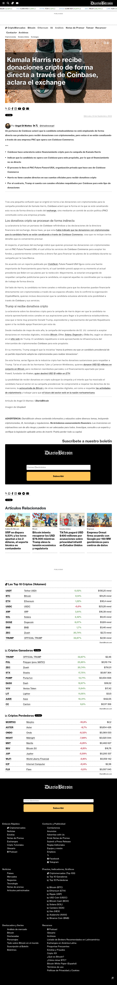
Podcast (13, 851)
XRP (8, 611)
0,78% (92, 9)
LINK (82, 9)
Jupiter (29, 753)
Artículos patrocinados (18, 890)
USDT (9, 590)
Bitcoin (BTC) (56, 887)
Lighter (26, 693)
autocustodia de (31, 388)
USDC (9, 606)
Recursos (100, 27)
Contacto (11, 32)
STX (8, 672)
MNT (8, 743)
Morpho (30, 722)
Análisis (59, 27)
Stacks (26, 672)
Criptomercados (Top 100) (62, 873)
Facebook (54, 858)
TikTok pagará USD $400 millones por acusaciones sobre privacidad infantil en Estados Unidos (71, 539)
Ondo (29, 732)
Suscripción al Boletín (17, 946)
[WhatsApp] (10, 109)
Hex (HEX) (54, 911)
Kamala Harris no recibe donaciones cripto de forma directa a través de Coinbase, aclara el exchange (52, 71)
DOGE (35, 9)
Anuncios (51, 831)
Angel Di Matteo (23, 125)
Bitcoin (31, 27)
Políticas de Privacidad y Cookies (63, 970)
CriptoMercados (16, 27)
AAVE (9, 699)
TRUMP (10, 638)
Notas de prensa (15, 887)
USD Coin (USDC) (58, 897)
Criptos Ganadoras (20, 650)
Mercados (12, 876)
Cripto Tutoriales (15, 845)
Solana (27, 617)
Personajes (12, 939)
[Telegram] (24, 109)
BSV (8, 748)
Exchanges (35, 37)
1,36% (110, 9)
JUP (8, 753)
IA (51, 27)
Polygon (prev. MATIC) (34, 662)
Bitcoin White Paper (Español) (62, 963)
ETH (68, 373)
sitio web (15, 339)
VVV (8, 688)
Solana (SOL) (56, 904)
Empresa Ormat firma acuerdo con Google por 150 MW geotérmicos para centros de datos (99, 539)
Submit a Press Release (59, 841)
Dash (25, 683)
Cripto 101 (52, 953)
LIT (7, 693)
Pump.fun (28, 678)
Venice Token (29, 688)
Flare (28, 769)
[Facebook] (13, 109)
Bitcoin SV (31, 748)
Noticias (11, 831)
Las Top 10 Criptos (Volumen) (26, 584)
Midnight (30, 737)
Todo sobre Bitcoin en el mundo (23, 943)
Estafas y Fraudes (56, 949)
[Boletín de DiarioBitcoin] (28, 109)
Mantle (29, 743)
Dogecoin (29, 622)
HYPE (15, 9)
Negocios (11, 880)
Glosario (11, 848)
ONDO (9, 732)
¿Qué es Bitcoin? (55, 956)
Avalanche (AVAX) (58, 914)
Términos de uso (55, 967)
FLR (8, 769)
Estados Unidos (23, 37)
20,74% (71, 9)
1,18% (5, 9)
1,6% (25, 9)
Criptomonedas (10, 37)
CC (7, 704)
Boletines (11, 949)
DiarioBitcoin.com (106, 642)
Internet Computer (35, 764)
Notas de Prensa (75, 27)
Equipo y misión (55, 848)
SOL (8, 617)
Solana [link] (68, 334)
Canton (26, 704)
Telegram (54, 862)
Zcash (27, 632)
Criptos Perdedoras (20, 715)
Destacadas (13, 936)
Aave (25, 699)
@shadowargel (47, 125)
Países (10, 873)
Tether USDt (30, 590)
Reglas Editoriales (56, 845)
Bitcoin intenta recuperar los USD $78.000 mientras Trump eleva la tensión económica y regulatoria (44, 540)
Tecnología (12, 883)
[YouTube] (20, 109)
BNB (8, 627)
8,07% (50, 9)
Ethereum (43, 27)
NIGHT (9, 737)
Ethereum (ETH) (57, 890)
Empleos (51, 851)
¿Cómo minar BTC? (56, 960)
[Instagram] (16, 109)
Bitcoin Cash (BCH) (59, 901)
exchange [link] (51, 210)
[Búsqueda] (9, 3)
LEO (102, 9)
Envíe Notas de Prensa (58, 838)
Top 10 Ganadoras (58, 876)
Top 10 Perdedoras (58, 880)
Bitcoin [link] (53, 334)
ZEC (60, 9)
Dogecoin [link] (77, 334)
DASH (9, 683)
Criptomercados (17, 827)
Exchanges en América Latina (61, 943)
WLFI (8, 758)
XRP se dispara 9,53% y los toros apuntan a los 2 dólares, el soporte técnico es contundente (16, 540)
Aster (29, 727)
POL (8, 662)
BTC (8, 596)
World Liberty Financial (37, 758)
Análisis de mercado (12, 529)
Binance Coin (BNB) (59, 918)
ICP (7, 764)
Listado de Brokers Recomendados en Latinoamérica (73, 939)
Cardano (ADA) (56, 907)
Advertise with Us (56, 834)
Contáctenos (53, 827)
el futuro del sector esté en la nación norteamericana (68, 392)
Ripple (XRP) (55, 894)
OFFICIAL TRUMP (33, 638)
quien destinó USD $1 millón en (50, 373)
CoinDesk (53, 264)
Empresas (90, 529)
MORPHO (11, 722)
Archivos (23, 32)
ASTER (9, 727)
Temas (89, 27)
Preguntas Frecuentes (58, 946)
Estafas (11, 834)
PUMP (9, 678)
